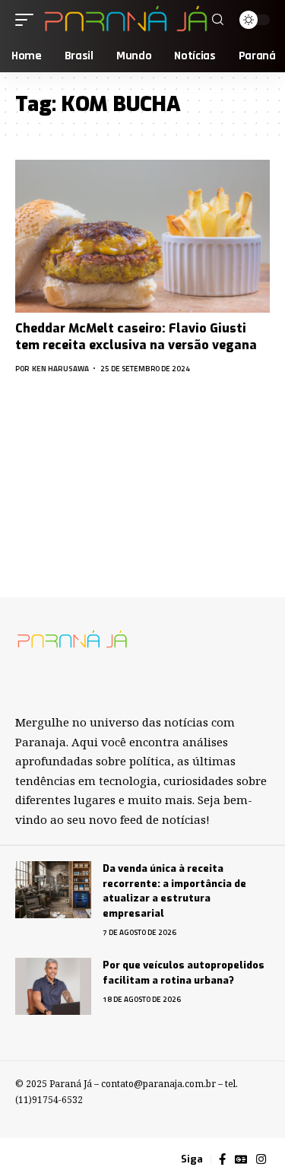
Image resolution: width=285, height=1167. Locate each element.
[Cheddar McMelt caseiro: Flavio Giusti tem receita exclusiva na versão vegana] (142, 236)
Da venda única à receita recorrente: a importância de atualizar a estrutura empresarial (174, 891)
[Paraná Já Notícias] (124, 20)
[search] (217, 20)
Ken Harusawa (60, 368)
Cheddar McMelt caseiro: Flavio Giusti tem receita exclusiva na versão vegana (136, 336)
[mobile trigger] (28, 20)
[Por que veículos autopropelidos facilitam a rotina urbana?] (53, 986)
